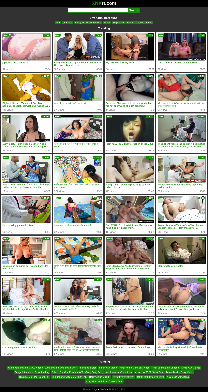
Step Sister (119, 22)
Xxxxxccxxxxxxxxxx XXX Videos (25, 367)
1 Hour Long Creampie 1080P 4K (69, 376)
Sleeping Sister (88, 367)
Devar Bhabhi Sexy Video (179, 372)
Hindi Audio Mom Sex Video (134, 367)
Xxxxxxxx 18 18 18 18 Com (149, 372)
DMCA (103, 389)
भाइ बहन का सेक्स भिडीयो (123, 376)
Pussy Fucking (93, 22)
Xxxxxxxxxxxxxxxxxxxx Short (61, 367)
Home (86, 389)
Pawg (149, 22)
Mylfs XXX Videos (190, 367)
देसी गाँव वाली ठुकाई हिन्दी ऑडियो (150, 376)
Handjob (79, 22)
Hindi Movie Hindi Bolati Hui (34, 376)
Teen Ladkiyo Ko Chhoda (165, 367)
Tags (94, 389)
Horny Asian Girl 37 (99, 376)
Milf (58, 22)
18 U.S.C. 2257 (117, 389)
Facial (107, 22)
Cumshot (67, 22)
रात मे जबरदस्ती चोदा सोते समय (119, 372)
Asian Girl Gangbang (178, 376)
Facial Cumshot (135, 22)
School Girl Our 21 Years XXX (67, 372)
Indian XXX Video (108, 367)
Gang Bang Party (94, 372)
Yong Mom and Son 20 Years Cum (104, 381)
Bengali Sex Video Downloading (32, 372)
